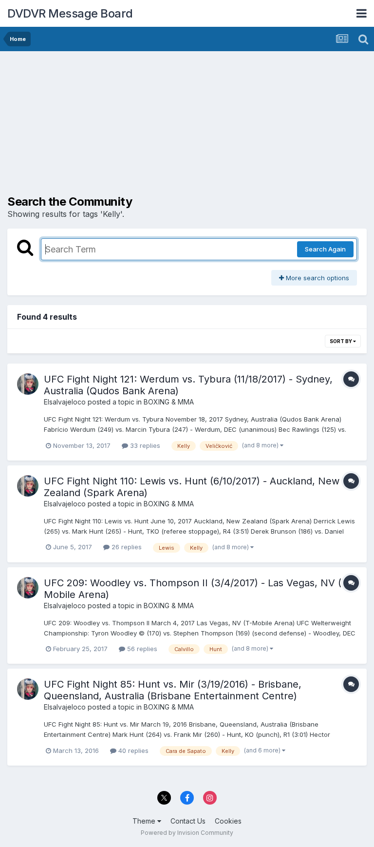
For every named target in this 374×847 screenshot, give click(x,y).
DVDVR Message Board (70, 13)
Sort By (341, 341)
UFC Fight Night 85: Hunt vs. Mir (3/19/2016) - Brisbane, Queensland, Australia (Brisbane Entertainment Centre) (172, 690)
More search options (316, 278)
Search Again (325, 249)
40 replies (132, 750)
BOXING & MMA (169, 402)
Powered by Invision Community (187, 832)
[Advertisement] (121, 126)
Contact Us (188, 821)
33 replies (144, 445)
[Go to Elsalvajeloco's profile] (27, 384)
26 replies (126, 547)
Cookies (228, 821)
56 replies (141, 649)
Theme (144, 821)
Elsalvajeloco (65, 402)
